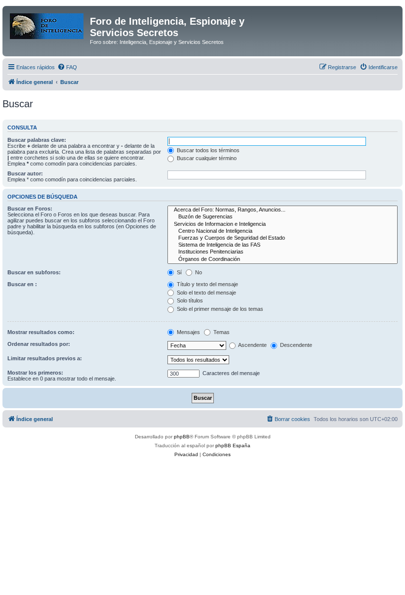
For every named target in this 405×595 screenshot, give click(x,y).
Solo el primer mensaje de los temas (219, 309)
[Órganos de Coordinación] (282, 259)
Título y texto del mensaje (206, 284)
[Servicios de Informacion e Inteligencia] (282, 224)
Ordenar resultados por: (38, 344)
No (198, 272)
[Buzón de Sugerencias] (282, 216)
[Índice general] (47, 24)
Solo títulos (189, 300)
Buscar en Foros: (29, 209)
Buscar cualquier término (206, 158)
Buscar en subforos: (34, 272)
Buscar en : (22, 284)
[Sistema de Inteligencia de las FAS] (282, 245)
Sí (178, 272)
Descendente (295, 345)
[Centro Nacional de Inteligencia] (282, 231)
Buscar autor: (25, 173)
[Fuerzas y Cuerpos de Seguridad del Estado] (282, 238)
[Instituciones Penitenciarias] (282, 252)
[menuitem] (67, 67)
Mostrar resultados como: (41, 332)
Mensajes (187, 332)
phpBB (182, 436)
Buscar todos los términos (207, 150)
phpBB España (232, 445)
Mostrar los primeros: (35, 373)
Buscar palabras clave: (36, 140)
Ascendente (252, 345)
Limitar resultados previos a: (44, 358)
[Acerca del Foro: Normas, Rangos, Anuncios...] (282, 210)
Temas (221, 332)
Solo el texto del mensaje (205, 293)
